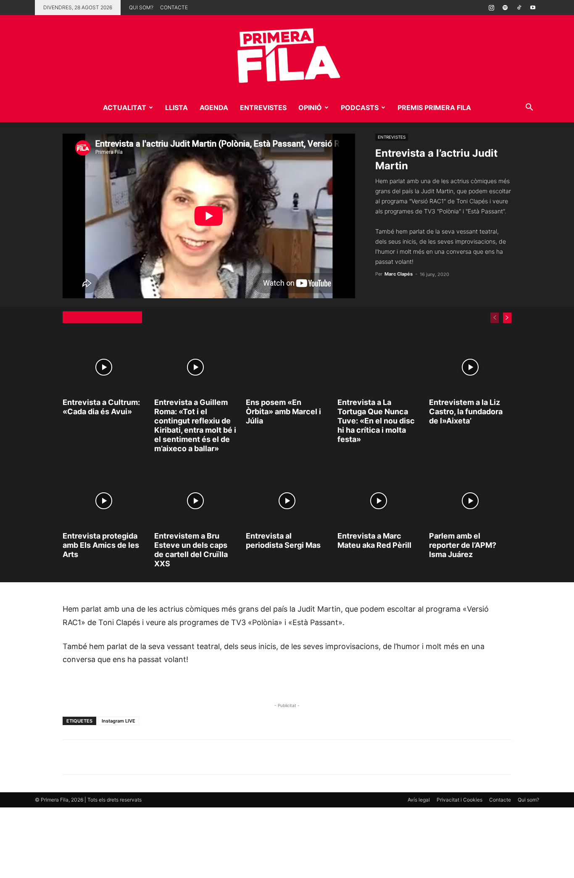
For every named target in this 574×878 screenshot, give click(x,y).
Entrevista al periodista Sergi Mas (283, 540)
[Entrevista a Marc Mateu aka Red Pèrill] (378, 500)
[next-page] (507, 318)
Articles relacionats (98, 317)
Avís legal (419, 800)
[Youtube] (533, 7)
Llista (176, 107)
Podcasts (360, 107)
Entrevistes (263, 107)
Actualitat (124, 107)
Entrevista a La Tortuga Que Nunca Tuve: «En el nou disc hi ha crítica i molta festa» (376, 421)
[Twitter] (109, 757)
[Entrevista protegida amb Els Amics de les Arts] (104, 500)
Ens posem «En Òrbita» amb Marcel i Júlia (283, 411)
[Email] (148, 757)
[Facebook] (129, 757)
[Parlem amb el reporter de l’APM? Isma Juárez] (470, 500)
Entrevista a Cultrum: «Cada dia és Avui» (101, 407)
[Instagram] (491, 7)
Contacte (174, 7)
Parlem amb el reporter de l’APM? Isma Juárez (462, 545)
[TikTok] (519, 7)
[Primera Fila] (287, 54)
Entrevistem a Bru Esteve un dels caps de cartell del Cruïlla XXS (191, 549)
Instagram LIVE (118, 721)
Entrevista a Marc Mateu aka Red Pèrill (374, 540)
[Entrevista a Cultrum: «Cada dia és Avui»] (104, 367)
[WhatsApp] (71, 757)
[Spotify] (505, 7)
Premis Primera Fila (434, 107)
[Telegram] (90, 757)
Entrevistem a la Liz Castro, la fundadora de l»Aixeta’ (466, 411)
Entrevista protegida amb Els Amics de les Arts (101, 545)
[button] (529, 108)
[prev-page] (494, 318)
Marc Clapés (398, 274)
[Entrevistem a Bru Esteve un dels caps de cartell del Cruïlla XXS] (195, 500)
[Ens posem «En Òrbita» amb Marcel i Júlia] (287, 367)
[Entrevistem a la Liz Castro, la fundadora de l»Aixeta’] (470, 367)
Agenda (214, 107)
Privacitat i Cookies (459, 800)
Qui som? (141, 7)
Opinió (310, 107)
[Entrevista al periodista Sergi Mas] (287, 500)
